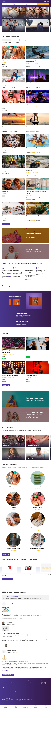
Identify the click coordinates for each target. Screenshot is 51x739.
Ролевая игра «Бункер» (31, 375)
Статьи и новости (31, 686)
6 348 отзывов (32, 275)
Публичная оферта (18, 691)
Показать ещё (6, 554)
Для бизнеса (4, 684)
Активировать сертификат (20, 680)
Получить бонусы (5, 689)
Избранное (25, 707)
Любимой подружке (6, 104)
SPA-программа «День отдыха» (9, 663)
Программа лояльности (32, 684)
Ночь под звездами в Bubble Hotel (10, 147)
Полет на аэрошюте (6, 126)
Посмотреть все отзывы (8, 674)
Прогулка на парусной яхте (8, 215)
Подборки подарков (18, 682)
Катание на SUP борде (31, 126)
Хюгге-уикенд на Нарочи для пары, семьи (12, 169)
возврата (21, 273)
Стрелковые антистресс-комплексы (34, 351)
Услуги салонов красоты (7, 42)
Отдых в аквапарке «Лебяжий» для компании (37, 147)
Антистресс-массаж (6, 615)
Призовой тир (28, 574)
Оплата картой (17, 686)
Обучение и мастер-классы (35, 40)
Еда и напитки (15, 40)
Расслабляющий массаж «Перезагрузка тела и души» (14, 635)
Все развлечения (6, 40)
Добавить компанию (7, 579)
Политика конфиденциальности (6, 687)
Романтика (17, 42)
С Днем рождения (6, 60)
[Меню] (48, 1)
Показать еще (6, 224)
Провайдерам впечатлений (33, 682)
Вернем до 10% (39, 271)
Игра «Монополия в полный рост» (10, 375)
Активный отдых (24, 40)
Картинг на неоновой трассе (32, 104)
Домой (5, 707)
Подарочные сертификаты (20, 684)
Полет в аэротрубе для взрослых (9, 83)
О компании (4, 680)
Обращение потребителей (7, 682)
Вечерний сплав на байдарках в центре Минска (37, 83)
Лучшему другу (5, 191)
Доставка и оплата (31, 680)
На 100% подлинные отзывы (12, 596)
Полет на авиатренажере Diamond (34, 215)
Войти (45, 707)
